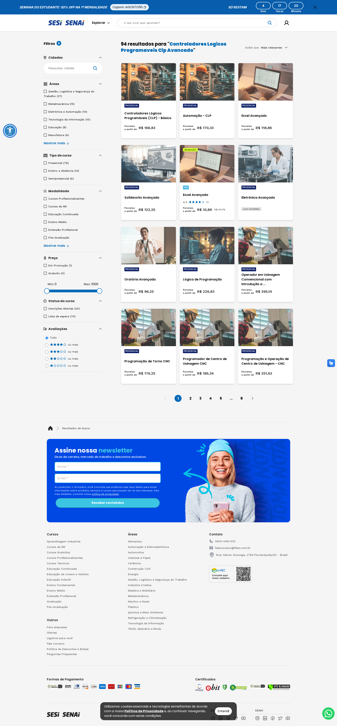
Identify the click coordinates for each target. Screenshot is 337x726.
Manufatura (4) (58, 135)
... (231, 398)
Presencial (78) (58, 162)
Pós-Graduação (58, 237)
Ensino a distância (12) (63, 170)
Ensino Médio (57, 222)
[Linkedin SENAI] (265, 718)
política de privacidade (105, 494)
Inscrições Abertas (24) (64, 308)
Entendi (223, 711)
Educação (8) (57, 127)
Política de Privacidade (143, 711)
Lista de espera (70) (61, 316)
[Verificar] (279, 687)
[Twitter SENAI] (280, 718)
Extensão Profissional (63, 229)
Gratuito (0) (56, 273)
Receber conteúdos (108, 503)
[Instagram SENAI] (257, 718)
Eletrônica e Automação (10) (67, 111)
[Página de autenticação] (286, 23)
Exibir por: (252, 47)
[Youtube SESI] (243, 718)
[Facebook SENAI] (272, 718)
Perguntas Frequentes (62, 654)
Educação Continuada (63, 214)
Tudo (53, 337)
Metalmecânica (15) (61, 103)
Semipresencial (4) (61, 178)
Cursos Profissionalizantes (66, 198)
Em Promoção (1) (60, 265)
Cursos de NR (57, 206)
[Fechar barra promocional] (315, 7)
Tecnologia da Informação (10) (69, 119)
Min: (51, 284)
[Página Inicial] (51, 428)
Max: (87, 284)
